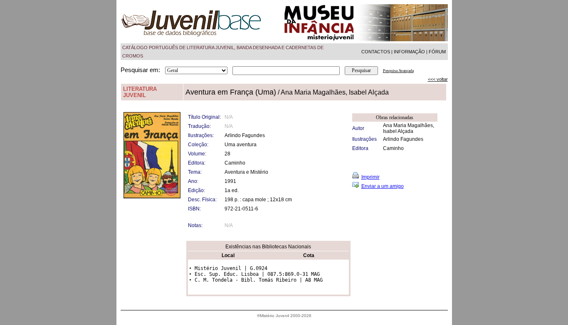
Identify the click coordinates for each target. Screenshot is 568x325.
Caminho (393, 148)
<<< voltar (438, 79)
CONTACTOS (375, 51)
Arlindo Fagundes (403, 139)
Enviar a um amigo (382, 186)
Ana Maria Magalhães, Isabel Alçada (408, 128)
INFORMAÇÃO (409, 51)
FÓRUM (437, 51)
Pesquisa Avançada (398, 70)
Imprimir (370, 177)
